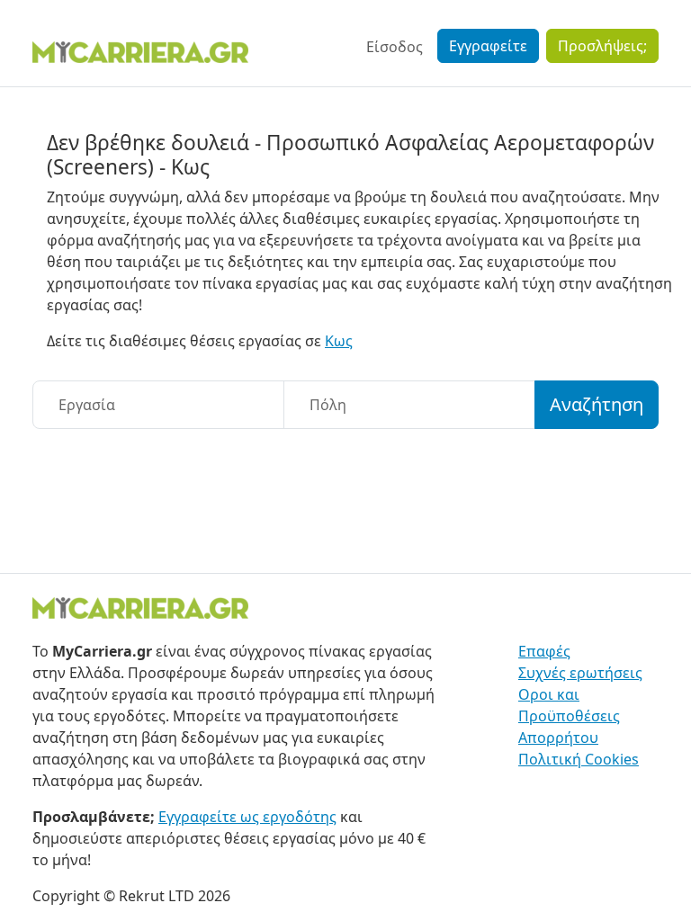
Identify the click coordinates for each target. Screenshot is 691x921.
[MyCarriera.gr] (140, 50)
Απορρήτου (558, 737)
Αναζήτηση (596, 404)
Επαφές (544, 651)
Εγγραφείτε (488, 46)
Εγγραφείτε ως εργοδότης (247, 817)
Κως (339, 341)
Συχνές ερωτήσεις (580, 673)
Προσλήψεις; (602, 46)
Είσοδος (394, 47)
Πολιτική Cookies (578, 759)
